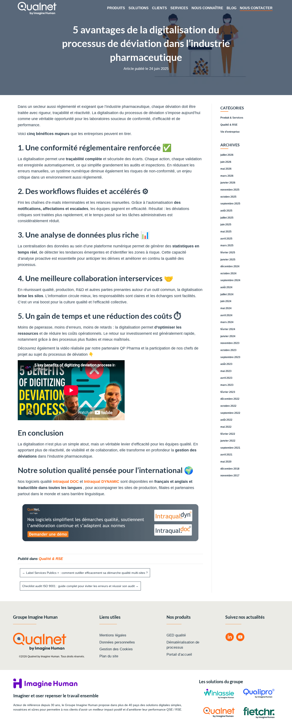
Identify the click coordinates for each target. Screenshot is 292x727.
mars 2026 (226, 175)
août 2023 (226, 364)
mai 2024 (226, 308)
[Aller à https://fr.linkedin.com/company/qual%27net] (229, 637)
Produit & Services (231, 117)
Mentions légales (112, 635)
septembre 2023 (230, 357)
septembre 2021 (230, 447)
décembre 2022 (229, 398)
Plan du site (108, 656)
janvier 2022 (227, 440)
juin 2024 (225, 301)
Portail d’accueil (179, 654)
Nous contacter (256, 8)
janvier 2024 (227, 336)
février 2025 (227, 252)
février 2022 (227, 433)
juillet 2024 (226, 294)
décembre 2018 (229, 468)
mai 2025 (226, 231)
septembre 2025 (230, 203)
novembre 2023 (229, 343)
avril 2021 (226, 454)
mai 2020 (226, 461)
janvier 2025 (227, 259)
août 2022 (226, 419)
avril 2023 (226, 377)
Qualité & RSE (51, 559)
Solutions (138, 8)
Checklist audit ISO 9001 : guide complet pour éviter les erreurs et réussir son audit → (80, 586)
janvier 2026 (227, 182)
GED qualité (176, 635)
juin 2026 (225, 161)
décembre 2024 (229, 266)
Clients (159, 8)
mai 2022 (226, 426)
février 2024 (227, 329)
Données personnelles (117, 642)
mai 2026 (226, 168)
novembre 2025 (229, 189)
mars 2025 (226, 245)
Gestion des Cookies (116, 649)
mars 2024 (226, 322)
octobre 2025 (228, 196)
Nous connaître (207, 8)
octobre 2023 (228, 350)
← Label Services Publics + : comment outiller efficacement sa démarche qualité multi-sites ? (85, 572)
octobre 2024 (228, 273)
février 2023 (227, 392)
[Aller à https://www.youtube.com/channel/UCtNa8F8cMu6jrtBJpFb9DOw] (240, 637)
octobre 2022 (228, 405)
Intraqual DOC (66, 481)
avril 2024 (226, 315)
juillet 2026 (226, 154)
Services (179, 8)
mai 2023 (226, 371)
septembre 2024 (230, 280)
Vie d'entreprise (230, 131)
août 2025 (226, 210)
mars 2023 (226, 384)
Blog (231, 8)
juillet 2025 (226, 217)
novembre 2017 (229, 475)
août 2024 (226, 287)
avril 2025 (226, 238)
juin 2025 (225, 224)
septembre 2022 (230, 412)
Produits (116, 8)
